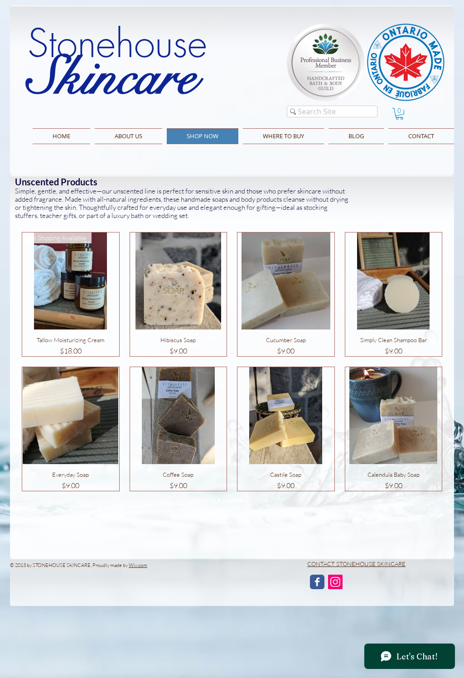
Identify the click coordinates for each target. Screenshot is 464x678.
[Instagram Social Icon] (335, 582)
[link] (399, 114)
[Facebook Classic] (317, 582)
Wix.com (138, 565)
